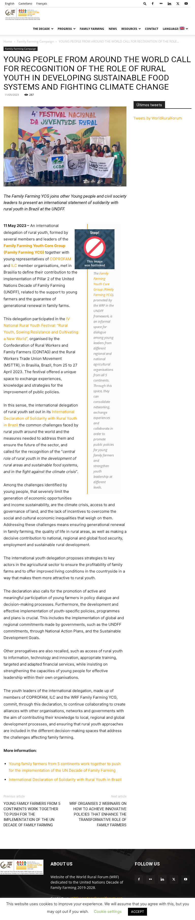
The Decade (41, 29)
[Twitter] (178, 3)
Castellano (25, 3)
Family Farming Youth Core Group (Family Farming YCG (103, 284)
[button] (145, 3)
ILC (14, 265)
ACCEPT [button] (137, 912)
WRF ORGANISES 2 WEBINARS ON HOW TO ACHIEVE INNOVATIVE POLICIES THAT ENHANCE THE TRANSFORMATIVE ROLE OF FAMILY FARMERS (97, 814)
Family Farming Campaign (35, 41)
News (113, 29)
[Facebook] (152, 3)
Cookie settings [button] (108, 911)
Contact (151, 29)
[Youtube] (186, 3)
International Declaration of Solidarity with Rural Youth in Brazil (40, 418)
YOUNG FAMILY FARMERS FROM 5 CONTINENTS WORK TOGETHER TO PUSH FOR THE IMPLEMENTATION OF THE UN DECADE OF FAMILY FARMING (32, 814)
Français (41, 3)
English (9, 3)
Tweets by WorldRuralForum (158, 118)
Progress (65, 29)
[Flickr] (161, 3)
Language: (171, 29)
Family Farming (92, 29)
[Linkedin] (169, 3)
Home (8, 41)
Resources (129, 29)
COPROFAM (60, 258)
